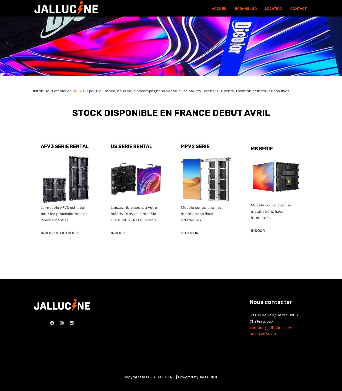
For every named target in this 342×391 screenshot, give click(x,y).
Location (273, 8)
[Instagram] (62, 323)
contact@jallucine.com (271, 327)
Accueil (219, 8)
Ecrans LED (246, 8)
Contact (298, 8)
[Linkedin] (72, 323)
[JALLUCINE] (66, 8)
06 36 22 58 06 (263, 334)
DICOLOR (80, 90)
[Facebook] (52, 323)
